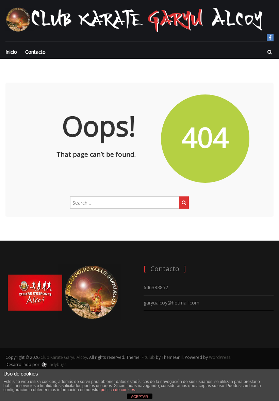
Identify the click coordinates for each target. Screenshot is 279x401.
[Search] (184, 202)
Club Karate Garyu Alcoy (63, 357)
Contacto (35, 52)
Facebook (270, 37)
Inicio (11, 52)
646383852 (156, 287)
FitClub (148, 357)
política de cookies (118, 389)
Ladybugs (56, 364)
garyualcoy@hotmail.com (171, 302)
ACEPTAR (139, 397)
